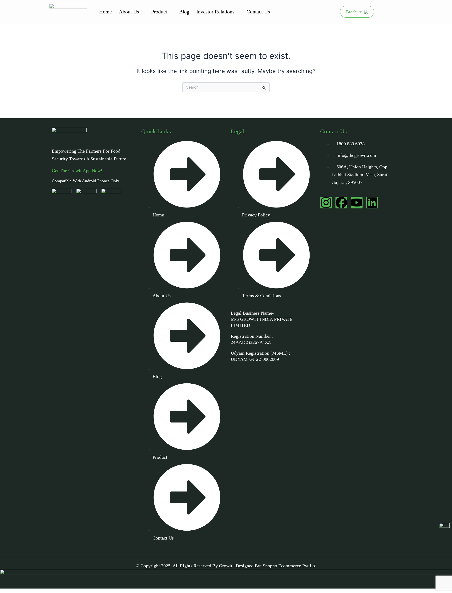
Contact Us (258, 12)
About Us (129, 12)
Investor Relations (215, 12)
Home (105, 12)
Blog (184, 12)
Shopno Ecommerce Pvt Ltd (289, 565)
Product (159, 12)
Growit (225, 565)
